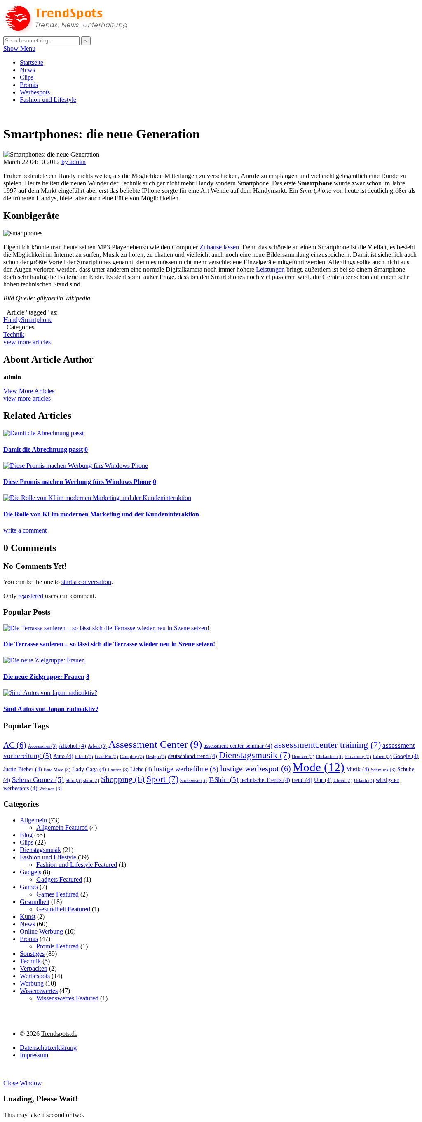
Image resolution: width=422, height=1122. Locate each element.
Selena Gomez (38, 780)
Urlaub (364, 780)
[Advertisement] (153, 113)
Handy (12, 319)
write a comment (25, 530)
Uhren (342, 780)
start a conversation (86, 581)
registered (31, 595)
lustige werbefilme (186, 769)
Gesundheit (34, 901)
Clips (26, 77)
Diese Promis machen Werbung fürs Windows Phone (77, 481)
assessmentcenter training (327, 745)
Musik (357, 769)
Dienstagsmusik (254, 755)
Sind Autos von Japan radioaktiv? (50, 708)
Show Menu (19, 48)
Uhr (323, 780)
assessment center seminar (238, 745)
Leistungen (270, 269)
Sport (162, 779)
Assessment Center (155, 744)
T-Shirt (224, 780)
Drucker (303, 756)
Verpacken (33, 968)
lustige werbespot (255, 768)
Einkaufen (329, 756)
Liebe (141, 769)
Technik (13, 334)
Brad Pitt (106, 756)
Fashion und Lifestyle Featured (76, 864)
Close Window (22, 1083)
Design (156, 756)
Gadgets (30, 872)
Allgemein (33, 820)
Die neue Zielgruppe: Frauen (43, 676)
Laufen (118, 770)
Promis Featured (57, 946)
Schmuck (383, 770)
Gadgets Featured (59, 879)
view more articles (27, 341)
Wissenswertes (39, 990)
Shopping (123, 779)
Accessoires (42, 746)
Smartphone (36, 319)
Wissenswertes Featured (67, 998)
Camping (132, 756)
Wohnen (50, 788)
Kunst (27, 916)
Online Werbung (41, 931)
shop (91, 780)
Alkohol (72, 745)
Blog (26, 834)
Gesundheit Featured (63, 909)
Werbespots (35, 92)
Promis (29, 84)
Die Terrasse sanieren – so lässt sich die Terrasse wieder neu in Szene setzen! (109, 644)
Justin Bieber (22, 769)
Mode (319, 767)
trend (302, 780)
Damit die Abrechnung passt (43, 449)
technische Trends (265, 780)
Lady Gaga (89, 769)
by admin (73, 161)
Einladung (358, 756)
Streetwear (193, 780)
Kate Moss (57, 770)
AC (14, 744)
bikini (84, 756)
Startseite (31, 62)
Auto (63, 756)
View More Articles (28, 390)
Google (406, 756)
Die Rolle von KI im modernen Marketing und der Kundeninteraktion (101, 514)
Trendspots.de (59, 1033)
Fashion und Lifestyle (48, 99)
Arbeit (97, 746)
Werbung (32, 983)
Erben (382, 756)
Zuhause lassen (219, 247)
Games (29, 886)
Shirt (74, 780)
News (27, 69)
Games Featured (57, 894)
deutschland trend (192, 756)
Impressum (34, 1055)
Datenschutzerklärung (48, 1047)
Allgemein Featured (62, 827)
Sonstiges (32, 953)
